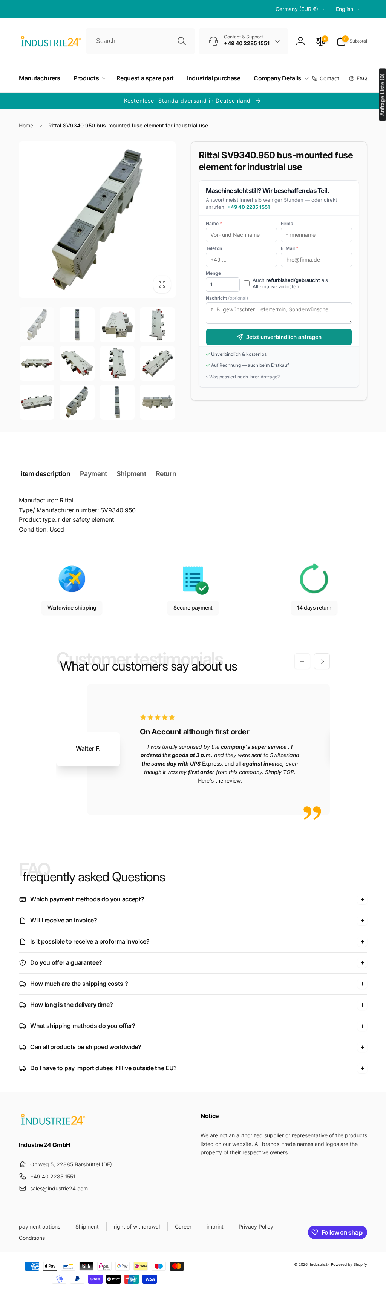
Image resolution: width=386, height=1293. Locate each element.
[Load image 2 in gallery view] (77, 324)
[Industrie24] (53, 1124)
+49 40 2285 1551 (248, 207)
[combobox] (140, 41)
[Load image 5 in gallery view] (37, 363)
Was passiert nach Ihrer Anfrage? (244, 377)
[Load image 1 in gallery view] (37, 324)
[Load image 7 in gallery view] (117, 363)
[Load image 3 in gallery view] (117, 324)
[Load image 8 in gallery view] (157, 363)
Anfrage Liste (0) (382, 94)
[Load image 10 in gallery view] (77, 402)
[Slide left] (302, 661)
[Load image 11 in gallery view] (117, 402)
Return (166, 474)
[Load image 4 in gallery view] (157, 324)
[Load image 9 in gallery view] (37, 402)
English (344, 9)
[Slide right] (322, 661)
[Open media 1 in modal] (97, 219)
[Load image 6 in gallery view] (77, 363)
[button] (352, 41)
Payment (93, 474)
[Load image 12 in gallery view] (157, 402)
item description (45, 474)
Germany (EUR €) (297, 9)
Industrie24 (320, 1264)
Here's (206, 780)
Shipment (131, 474)
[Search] (181, 41)
